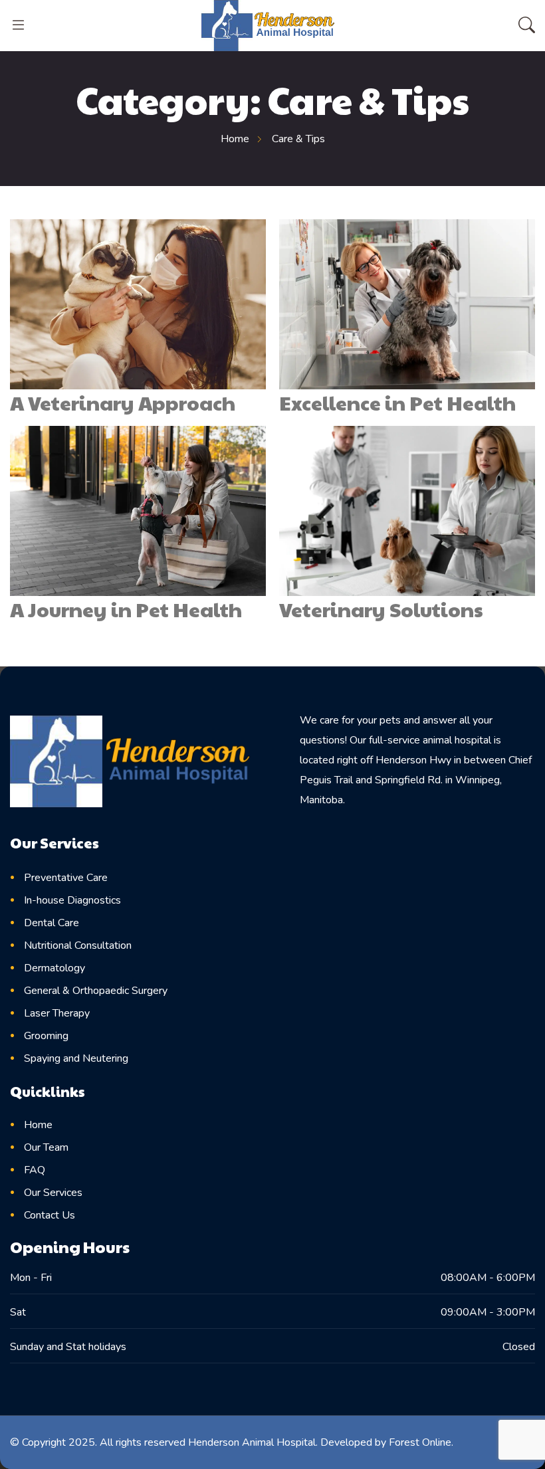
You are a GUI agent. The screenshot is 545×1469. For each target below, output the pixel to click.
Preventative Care (66, 877)
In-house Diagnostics (72, 900)
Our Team (46, 1147)
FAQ (34, 1170)
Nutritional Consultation (78, 945)
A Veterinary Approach (122, 402)
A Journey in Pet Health (126, 609)
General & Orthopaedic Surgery (95, 990)
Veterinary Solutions (381, 609)
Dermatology (54, 968)
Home (38, 1125)
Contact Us (49, 1215)
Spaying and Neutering (76, 1058)
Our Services (53, 1192)
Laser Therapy (57, 1013)
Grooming (46, 1035)
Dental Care (51, 923)
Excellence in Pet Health (397, 402)
